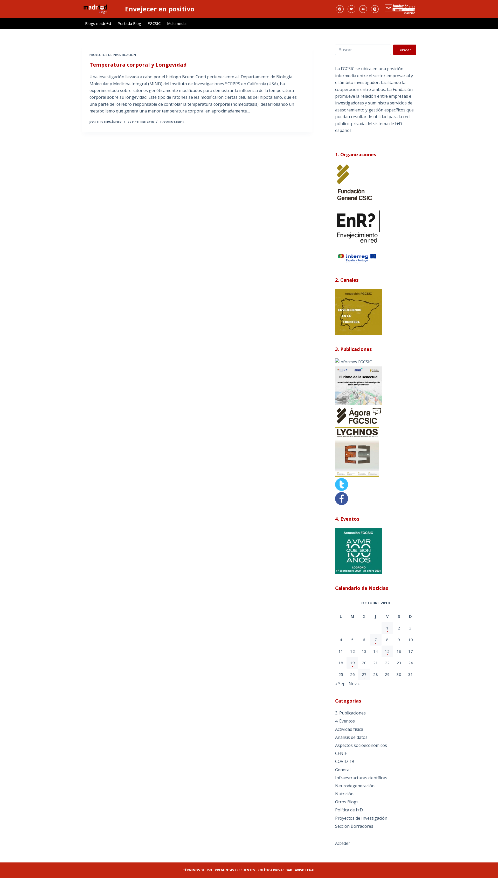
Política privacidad (275, 870)
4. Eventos (345, 721)
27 (364, 674)
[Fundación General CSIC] (354, 182)
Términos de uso (197, 870)
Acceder (342, 843)
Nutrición (344, 794)
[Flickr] (363, 9)
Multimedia (176, 23)
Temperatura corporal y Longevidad (138, 64)
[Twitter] (351, 9)
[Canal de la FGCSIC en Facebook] (341, 498)
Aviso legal (305, 870)
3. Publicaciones (350, 713)
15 (387, 651)
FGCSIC (154, 23)
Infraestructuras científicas (361, 778)
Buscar (404, 49)
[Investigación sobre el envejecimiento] (353, 361)
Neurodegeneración (355, 786)
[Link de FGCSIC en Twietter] (341, 484)
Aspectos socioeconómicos (361, 745)
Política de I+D (349, 810)
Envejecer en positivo (159, 8)
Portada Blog (129, 23)
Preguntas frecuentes (235, 870)
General (342, 770)
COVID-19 (344, 761)
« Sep (340, 683)
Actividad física (349, 729)
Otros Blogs (346, 802)
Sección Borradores (354, 826)
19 (352, 662)
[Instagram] (375, 9)
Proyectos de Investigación (112, 55)
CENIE (341, 753)
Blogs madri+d (98, 23)
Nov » (354, 683)
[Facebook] (340, 9)
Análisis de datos (351, 737)
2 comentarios (172, 122)
